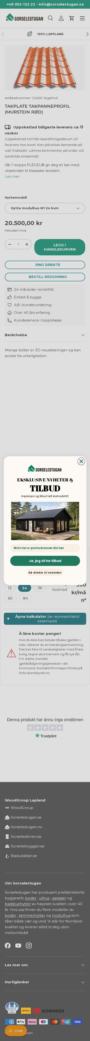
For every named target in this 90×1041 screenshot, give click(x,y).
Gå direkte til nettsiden (45, 572)
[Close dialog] (81, 461)
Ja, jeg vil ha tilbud (45, 560)
